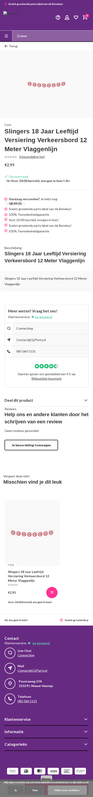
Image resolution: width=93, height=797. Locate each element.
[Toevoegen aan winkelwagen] (52, 592)
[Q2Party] (16, 18)
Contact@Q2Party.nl (31, 340)
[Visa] (53, 772)
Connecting (24, 328)
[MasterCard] (39, 772)
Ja (15, 790)
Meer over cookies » (67, 790)
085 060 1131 (26, 351)
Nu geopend (43, 317)
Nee (35, 790)
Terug (13, 46)
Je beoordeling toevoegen (31, 445)
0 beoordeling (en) (32, 157)
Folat (8, 125)
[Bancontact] (66, 772)
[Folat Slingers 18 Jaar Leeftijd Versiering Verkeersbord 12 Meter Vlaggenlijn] (32, 533)
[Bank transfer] (12, 772)
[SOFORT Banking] (80, 772)
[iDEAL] (26, 772)
